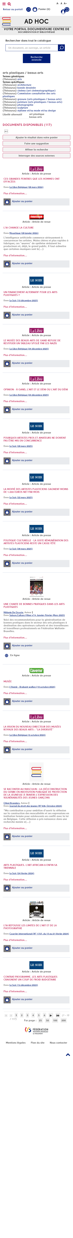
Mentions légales (16, 1042)
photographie (25, 104)
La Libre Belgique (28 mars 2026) (26, 187)
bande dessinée (26, 87)
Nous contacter (58, 1042)
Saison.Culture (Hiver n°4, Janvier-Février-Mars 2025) (37, 615)
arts (19, 79)
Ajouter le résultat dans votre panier (37, 137)
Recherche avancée (37, 58)
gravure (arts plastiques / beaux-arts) (39, 99)
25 (40, 1020)
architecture (24, 84)
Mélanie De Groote (13, 612)
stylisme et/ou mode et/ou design (36, 110)
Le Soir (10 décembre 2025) (23, 300)
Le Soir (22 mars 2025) (21, 497)
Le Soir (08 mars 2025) (21, 548)
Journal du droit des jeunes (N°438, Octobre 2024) (35, 806)
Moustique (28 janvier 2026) (23, 233)
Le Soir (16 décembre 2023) (23, 985)
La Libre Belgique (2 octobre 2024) (27, 735)
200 (63, 1020)
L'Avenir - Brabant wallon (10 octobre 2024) (32, 686)
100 (55, 1020)
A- (58, 3)
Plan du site (37, 1042)
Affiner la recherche (36, 149)
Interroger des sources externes (37, 155)
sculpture (22, 107)
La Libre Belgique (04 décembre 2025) (29, 348)
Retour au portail (13, 9)
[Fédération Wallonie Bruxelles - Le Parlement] (36, 1030)
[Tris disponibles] (6, 131)
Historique (67, 10)
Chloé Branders (12, 803)
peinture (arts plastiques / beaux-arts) (39, 102)
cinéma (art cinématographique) (36, 90)
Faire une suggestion (36, 143)
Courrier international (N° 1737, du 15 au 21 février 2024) (39, 933)
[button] (7, 202)
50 (47, 1020)
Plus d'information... (15, 193)
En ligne (15, 655)
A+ (65, 3)
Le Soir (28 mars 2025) (21, 446)
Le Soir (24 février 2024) (21, 873)
